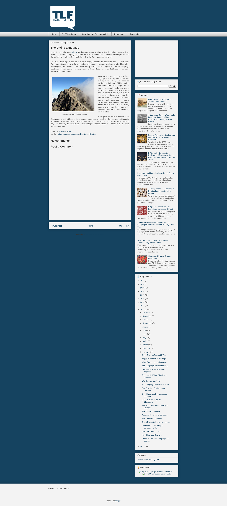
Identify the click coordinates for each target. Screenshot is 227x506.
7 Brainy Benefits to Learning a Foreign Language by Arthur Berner (161, 191)
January (146, 352)
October (146, 320)
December (147, 312)
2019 (142, 288)
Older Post (124, 226)
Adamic (74, 52)
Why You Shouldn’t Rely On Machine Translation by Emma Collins (152, 241)
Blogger (118, 501)
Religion (92, 134)
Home (54, 34)
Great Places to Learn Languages (156, 422)
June (145, 334)
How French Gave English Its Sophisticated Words (160, 100)
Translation (135, 34)
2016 (142, 299)
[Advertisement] (90, 214)
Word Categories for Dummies (154, 362)
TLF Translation (69, 34)
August (146, 327)
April (145, 341)
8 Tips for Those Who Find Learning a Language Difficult (160, 208)
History (59, 134)
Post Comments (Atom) (95, 234)
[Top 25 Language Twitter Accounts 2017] (157, 472)
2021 (142, 281)
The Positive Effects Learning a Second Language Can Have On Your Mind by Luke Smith (155, 224)
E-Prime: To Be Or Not (151, 431)
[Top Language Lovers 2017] (157, 474)
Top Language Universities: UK (155, 366)
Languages (75, 134)
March (145, 345)
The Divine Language (151, 411)
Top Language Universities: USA (155, 384)
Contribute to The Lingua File (95, 34)
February (147, 348)
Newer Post (56, 226)
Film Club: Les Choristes (152, 435)
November (147, 316)
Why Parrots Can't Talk (151, 381)
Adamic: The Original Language (155, 415)
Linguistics (119, 34)
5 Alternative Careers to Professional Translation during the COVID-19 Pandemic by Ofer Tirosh (162, 156)
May (145, 338)
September (147, 323)
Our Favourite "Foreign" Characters (152, 401)
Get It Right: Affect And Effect (154, 355)
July (144, 330)
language (66, 134)
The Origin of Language (152, 418)
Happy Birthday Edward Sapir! (154, 359)
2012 (142, 446)
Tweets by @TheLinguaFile (148, 459)
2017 (142, 295)
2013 (142, 309)
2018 (142, 291)
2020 (142, 284)
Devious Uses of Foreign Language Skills (152, 427)
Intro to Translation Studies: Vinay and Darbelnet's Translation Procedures (162, 137)
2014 (142, 306)
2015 (142, 302)
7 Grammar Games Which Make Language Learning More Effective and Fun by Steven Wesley (161, 118)
